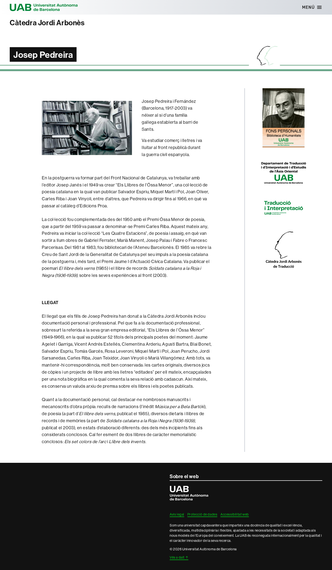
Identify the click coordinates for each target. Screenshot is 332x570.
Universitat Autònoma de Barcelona (44, 7)
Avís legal (177, 514)
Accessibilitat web (234, 514)
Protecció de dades (202, 514)
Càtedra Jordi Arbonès (47, 22)
